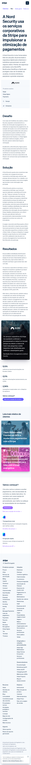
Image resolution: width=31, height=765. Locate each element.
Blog (4, 694)
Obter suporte (7, 729)
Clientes (5, 9)
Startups (19, 572)
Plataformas (20, 601)
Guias (4, 687)
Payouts (5, 620)
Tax (4, 631)
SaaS (18, 604)
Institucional (20, 687)
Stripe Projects (21, 676)
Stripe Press (20, 699)
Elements (5, 595)
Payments (6, 617)
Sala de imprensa (22, 696)
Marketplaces (21, 597)
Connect (5, 588)
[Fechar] (28, 757)
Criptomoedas (7, 590)
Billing (4, 579)
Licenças (5, 714)
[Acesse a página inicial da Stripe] (4, 561)
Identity (5, 602)
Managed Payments (8, 611)
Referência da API (8, 546)
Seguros (19, 619)
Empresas (20, 570)
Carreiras (19, 694)
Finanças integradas (22, 581)
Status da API (21, 669)
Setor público (21, 634)
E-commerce (20, 579)
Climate (5, 586)
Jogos (18, 613)
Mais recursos (7, 722)
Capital (5, 581)
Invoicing (5, 604)
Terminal (5, 633)
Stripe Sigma (6, 629)
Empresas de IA (21, 606)
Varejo (19, 637)
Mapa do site (6, 716)
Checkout (5, 583)
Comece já (7, 507)
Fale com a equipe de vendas (12, 399)
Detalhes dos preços (9, 529)
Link (4, 609)
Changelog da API (22, 672)
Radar (4, 622)
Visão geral (18, 9)
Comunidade (6, 696)
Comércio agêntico (22, 574)
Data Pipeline (6, 593)
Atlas (4, 572)
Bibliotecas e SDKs (22, 674)
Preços (5, 570)
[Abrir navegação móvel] (27, 3)
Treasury (5, 636)
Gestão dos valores (22, 599)
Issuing (5, 606)
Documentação (21, 665)
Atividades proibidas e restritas (6, 709)
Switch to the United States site (12, 761)
